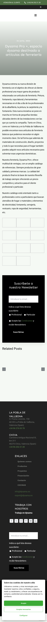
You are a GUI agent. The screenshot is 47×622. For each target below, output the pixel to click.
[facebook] (11, 521)
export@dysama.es (24, 495)
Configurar (23, 615)
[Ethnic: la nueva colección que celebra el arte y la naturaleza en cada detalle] (23, 369)
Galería (26, 369)
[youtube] (31, 521)
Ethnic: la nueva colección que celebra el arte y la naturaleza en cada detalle (21, 369)
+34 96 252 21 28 (17, 447)
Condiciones (27, 321)
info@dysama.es (22, 491)
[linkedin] (35, 521)
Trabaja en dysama (23, 513)
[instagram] (21, 521)
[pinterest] (26, 521)
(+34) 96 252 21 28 (33, 2)
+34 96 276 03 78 (17, 428)
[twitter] (16, 521)
